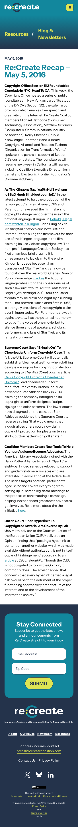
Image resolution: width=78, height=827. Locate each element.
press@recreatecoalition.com (39, 751)
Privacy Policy (39, 806)
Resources (16, 34)
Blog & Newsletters (52, 34)
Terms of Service (39, 812)
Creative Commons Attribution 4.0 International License (39, 796)
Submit (39, 683)
